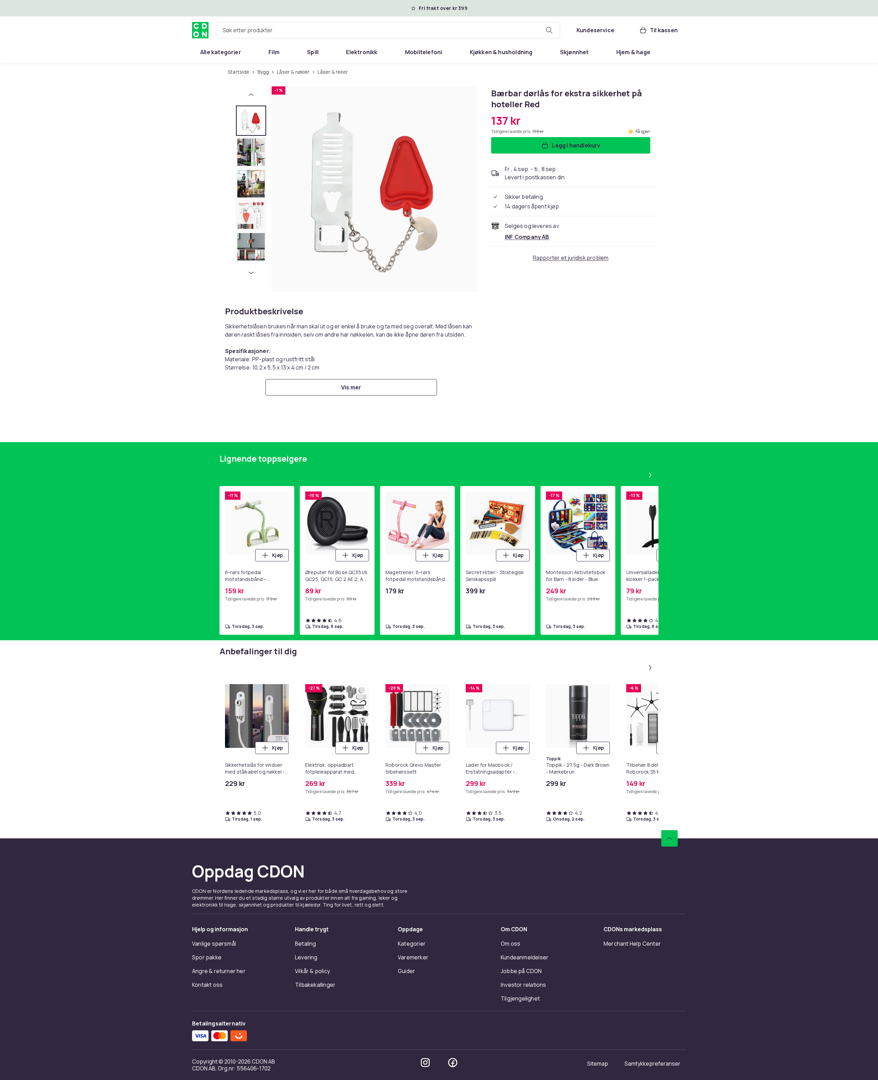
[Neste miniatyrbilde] (251, 273)
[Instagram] (425, 1062)
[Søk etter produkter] (549, 30)
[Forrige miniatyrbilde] (251, 94)
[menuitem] (220, 52)
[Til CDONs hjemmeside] (200, 30)
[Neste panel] (650, 475)
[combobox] (388, 30)
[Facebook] (453, 1062)
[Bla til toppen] (669, 838)
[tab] (251, 121)
